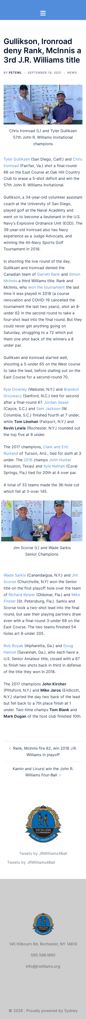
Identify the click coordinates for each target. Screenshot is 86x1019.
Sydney (71, 1010)
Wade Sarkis (15, 575)
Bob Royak (13, 645)
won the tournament (46, 287)
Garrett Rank (48, 274)
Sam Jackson (48, 408)
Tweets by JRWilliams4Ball (43, 853)
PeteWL (15, 72)
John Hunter (60, 459)
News (72, 72)
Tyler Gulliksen (17, 159)
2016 (28, 459)
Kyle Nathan (54, 466)
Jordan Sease (56, 402)
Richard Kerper (22, 594)
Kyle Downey (15, 389)
